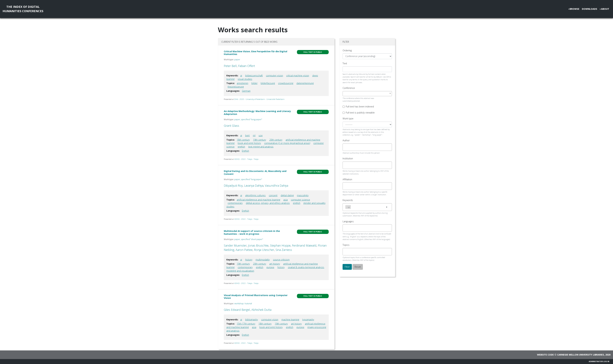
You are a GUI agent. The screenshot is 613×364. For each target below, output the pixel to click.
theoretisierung (236, 86)
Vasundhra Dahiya (276, 185)
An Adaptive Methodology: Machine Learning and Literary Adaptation (257, 112)
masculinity (303, 195)
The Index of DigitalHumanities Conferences (23, 9)
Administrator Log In (599, 361)
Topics (346, 244)
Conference (349, 87)
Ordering (347, 50)
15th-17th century (246, 323)
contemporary (235, 203)
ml (254, 135)
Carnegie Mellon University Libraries (580, 354)
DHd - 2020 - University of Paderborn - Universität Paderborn (259, 99)
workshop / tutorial (243, 303)
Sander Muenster (235, 245)
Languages (348, 221)
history (248, 259)
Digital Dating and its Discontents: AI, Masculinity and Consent (255, 172)
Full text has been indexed (360, 106)
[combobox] (367, 93)
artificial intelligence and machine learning (258, 199)
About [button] (605, 8)
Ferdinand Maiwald (304, 245)
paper (237, 59)
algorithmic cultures (255, 195)
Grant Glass (231, 126)
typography (308, 319)
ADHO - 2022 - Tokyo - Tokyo (246, 159)
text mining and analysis (260, 146)
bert (247, 135)
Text (345, 63)
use (261, 135)
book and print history (249, 143)
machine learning (290, 319)
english (241, 146)
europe (270, 267)
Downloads (589, 8)
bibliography (251, 319)
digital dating (287, 195)
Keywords (348, 200)
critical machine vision (297, 75)
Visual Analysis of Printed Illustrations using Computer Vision (256, 296)
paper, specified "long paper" (248, 119)
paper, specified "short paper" (248, 239)
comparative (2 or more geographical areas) (287, 143)
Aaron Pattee (244, 250)
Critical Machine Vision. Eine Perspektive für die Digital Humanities (255, 53)
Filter (347, 266)
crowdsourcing (285, 83)
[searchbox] (346, 147)
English (245, 150)
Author (346, 140)
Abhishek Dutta (261, 310)
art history (274, 263)
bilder (254, 83)
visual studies (245, 79)
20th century (275, 139)
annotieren (242, 83)
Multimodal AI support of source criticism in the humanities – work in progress (252, 232)
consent (273, 195)
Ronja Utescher (264, 250)
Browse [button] (574, 8)
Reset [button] (358, 266)
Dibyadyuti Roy (233, 185)
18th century (243, 139)
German (246, 90)
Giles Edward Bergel (237, 310)
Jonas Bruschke (258, 245)
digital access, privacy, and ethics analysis (268, 203)
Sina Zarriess (284, 250)
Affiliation (347, 179)
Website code (545, 354)
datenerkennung (305, 83)
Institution (348, 158)
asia (285, 199)
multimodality (263, 259)
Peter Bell (230, 66)
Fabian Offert (246, 66)
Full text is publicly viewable (360, 112)
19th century (259, 139)
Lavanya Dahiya (253, 185)
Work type (348, 118)
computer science (300, 199)
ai (241, 75)
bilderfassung (268, 83)
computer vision (274, 75)
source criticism (281, 259)
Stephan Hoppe (280, 245)
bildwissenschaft (254, 75)
